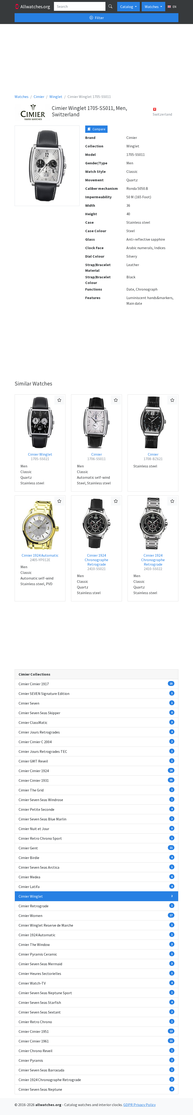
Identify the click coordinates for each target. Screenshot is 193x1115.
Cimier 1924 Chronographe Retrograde (96, 562)
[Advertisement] (96, 61)
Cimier (96, 456)
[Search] (110, 6)
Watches (152, 6)
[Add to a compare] (59, 400)
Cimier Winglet (40, 456)
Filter (99, 17)
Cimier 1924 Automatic (40, 557)
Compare (98, 129)
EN (174, 6)
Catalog (127, 6)
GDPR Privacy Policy (139, 1104)
